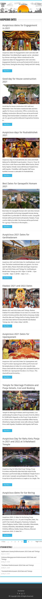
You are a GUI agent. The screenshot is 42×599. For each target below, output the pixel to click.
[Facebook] (17, 593)
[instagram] (24, 593)
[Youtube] (22, 593)
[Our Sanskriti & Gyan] (21, 7)
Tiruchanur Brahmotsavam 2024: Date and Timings (17, 565)
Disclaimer (21, 591)
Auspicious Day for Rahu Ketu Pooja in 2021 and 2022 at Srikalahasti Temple (20, 441)
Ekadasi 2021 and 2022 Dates (17, 285)
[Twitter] (20, 593)
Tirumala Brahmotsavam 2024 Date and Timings (16, 571)
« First (3, 541)
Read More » (7, 71)
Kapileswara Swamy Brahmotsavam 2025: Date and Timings (20, 551)
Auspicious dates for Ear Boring (18, 492)
